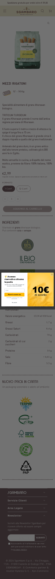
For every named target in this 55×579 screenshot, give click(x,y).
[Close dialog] (52, 274)
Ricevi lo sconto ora (14, 295)
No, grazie (14, 302)
